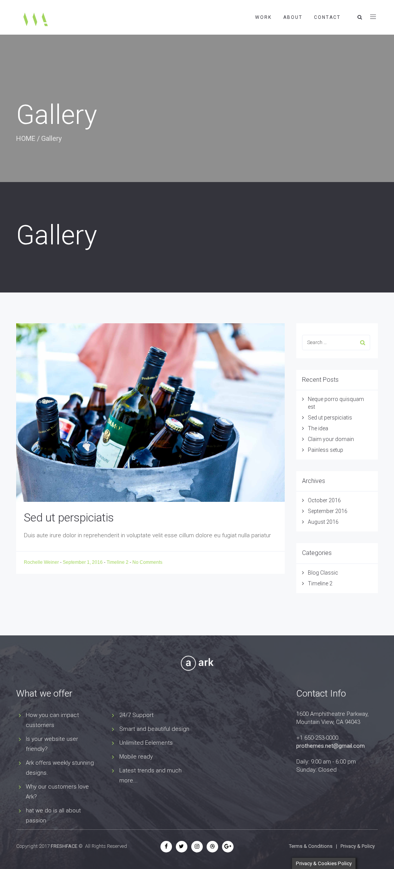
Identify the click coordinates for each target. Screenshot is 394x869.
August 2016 (323, 522)
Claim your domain (331, 439)
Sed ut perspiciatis (69, 517)
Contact (327, 17)
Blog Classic (323, 573)
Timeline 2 (118, 562)
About (292, 17)
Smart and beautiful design (154, 728)
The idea (318, 428)
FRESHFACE (64, 846)
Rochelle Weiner (42, 562)
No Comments (147, 562)
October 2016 (324, 500)
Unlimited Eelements (146, 742)
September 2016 (327, 511)
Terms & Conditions (310, 846)
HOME (25, 138)
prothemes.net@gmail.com (330, 745)
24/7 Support (136, 715)
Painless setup (325, 450)
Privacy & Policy (358, 846)
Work (263, 17)
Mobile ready (136, 756)
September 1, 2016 (83, 562)
